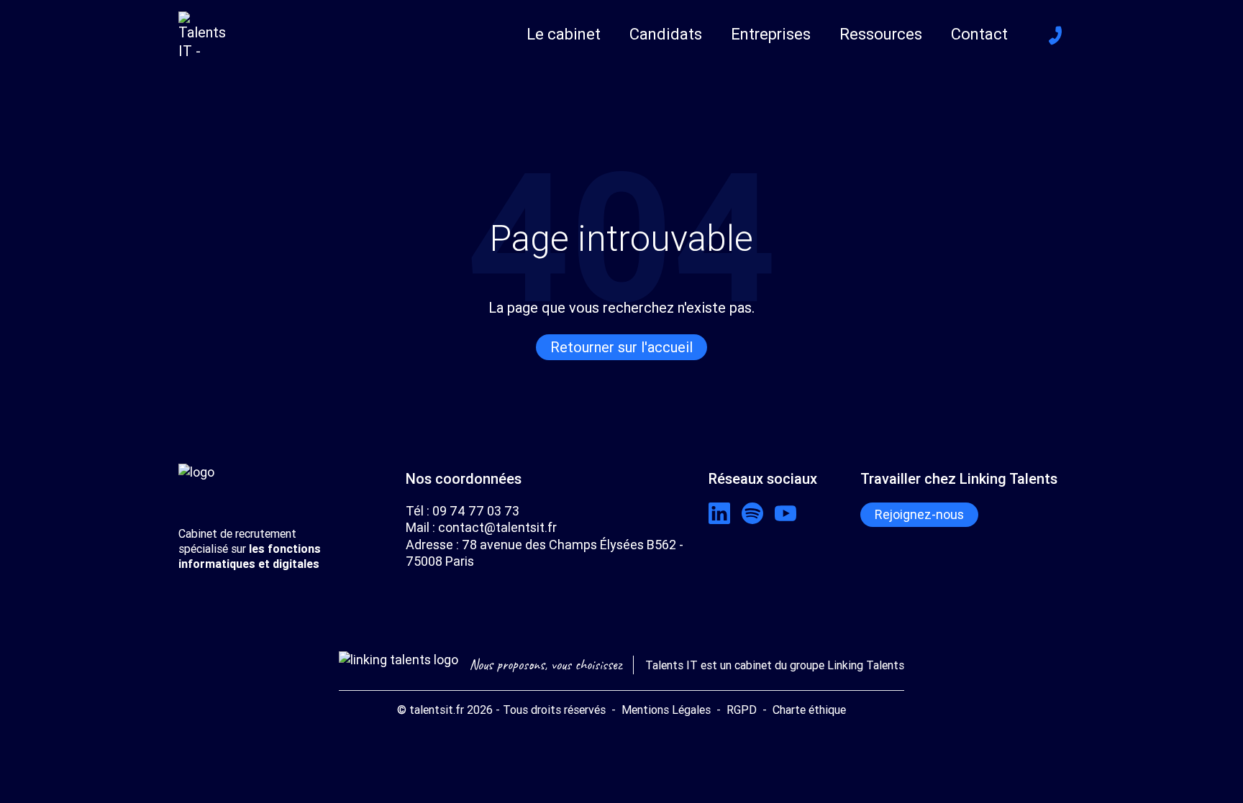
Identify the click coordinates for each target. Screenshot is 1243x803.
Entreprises (771, 34)
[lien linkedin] (719, 513)
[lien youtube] (785, 513)
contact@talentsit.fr (497, 527)
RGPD (742, 709)
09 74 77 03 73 (475, 511)
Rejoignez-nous (919, 514)
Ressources (880, 34)
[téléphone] (1055, 35)
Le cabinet (564, 34)
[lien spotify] (752, 513)
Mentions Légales (666, 709)
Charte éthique (809, 709)
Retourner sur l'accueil (621, 347)
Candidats (665, 34)
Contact (979, 34)
